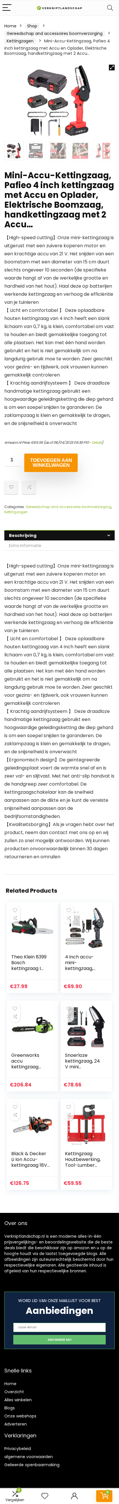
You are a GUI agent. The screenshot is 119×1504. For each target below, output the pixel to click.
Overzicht (14, 1392)
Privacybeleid (17, 1448)
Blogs (9, 1408)
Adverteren (15, 1424)
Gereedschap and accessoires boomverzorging (55, 33)
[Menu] (7, 8)
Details (97, 442)
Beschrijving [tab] (22, 535)
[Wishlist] (44, 1496)
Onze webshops (20, 1416)
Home (10, 26)
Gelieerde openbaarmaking (32, 1465)
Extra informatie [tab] (25, 545)
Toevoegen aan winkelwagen (51, 463)
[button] (112, 67)
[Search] (110, 8)
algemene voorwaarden (28, 1457)
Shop (32, 26)
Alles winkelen (18, 1400)
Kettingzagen (20, 41)
